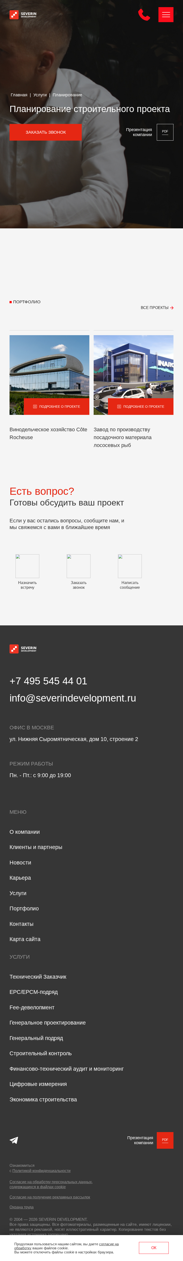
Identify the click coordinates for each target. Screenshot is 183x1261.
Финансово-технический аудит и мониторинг (67, 1069)
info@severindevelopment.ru (73, 698)
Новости (20, 862)
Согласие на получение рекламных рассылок (50, 1197)
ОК (153, 1248)
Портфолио (24, 908)
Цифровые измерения (38, 1084)
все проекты (154, 308)
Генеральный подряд (36, 1038)
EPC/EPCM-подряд (34, 992)
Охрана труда (22, 1207)
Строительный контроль (41, 1053)
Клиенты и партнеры (36, 847)
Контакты (22, 924)
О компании (25, 832)
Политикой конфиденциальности (41, 1171)
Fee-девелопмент (32, 1007)
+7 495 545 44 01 (48, 681)
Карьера (20, 878)
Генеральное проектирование (48, 1023)
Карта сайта (25, 939)
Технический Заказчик (38, 977)
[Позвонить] (144, 19)
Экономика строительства (43, 1099)
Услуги (18, 893)
